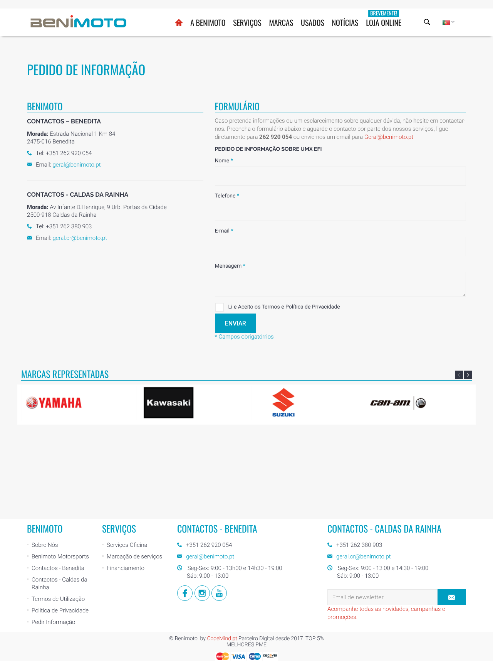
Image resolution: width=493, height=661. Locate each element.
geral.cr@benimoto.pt (79, 237)
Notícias (345, 22)
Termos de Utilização (58, 598)
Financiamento (125, 568)
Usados (312, 22)
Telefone (227, 196)
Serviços (247, 22)
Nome (224, 161)
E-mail (224, 231)
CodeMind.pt (222, 639)
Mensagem (230, 266)
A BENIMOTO (207, 22)
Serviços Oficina (127, 544)
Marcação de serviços (134, 556)
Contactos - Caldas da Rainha (59, 583)
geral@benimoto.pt (76, 164)
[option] (75, 402)
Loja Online (383, 18)
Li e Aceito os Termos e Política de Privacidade (284, 307)
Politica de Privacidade (60, 610)
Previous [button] (459, 375)
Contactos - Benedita (58, 568)
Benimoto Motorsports (60, 556)
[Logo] (79, 21)
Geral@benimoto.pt (388, 136)
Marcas (281, 22)
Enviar (235, 323)
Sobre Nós (45, 544)
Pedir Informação (53, 622)
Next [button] (468, 375)
